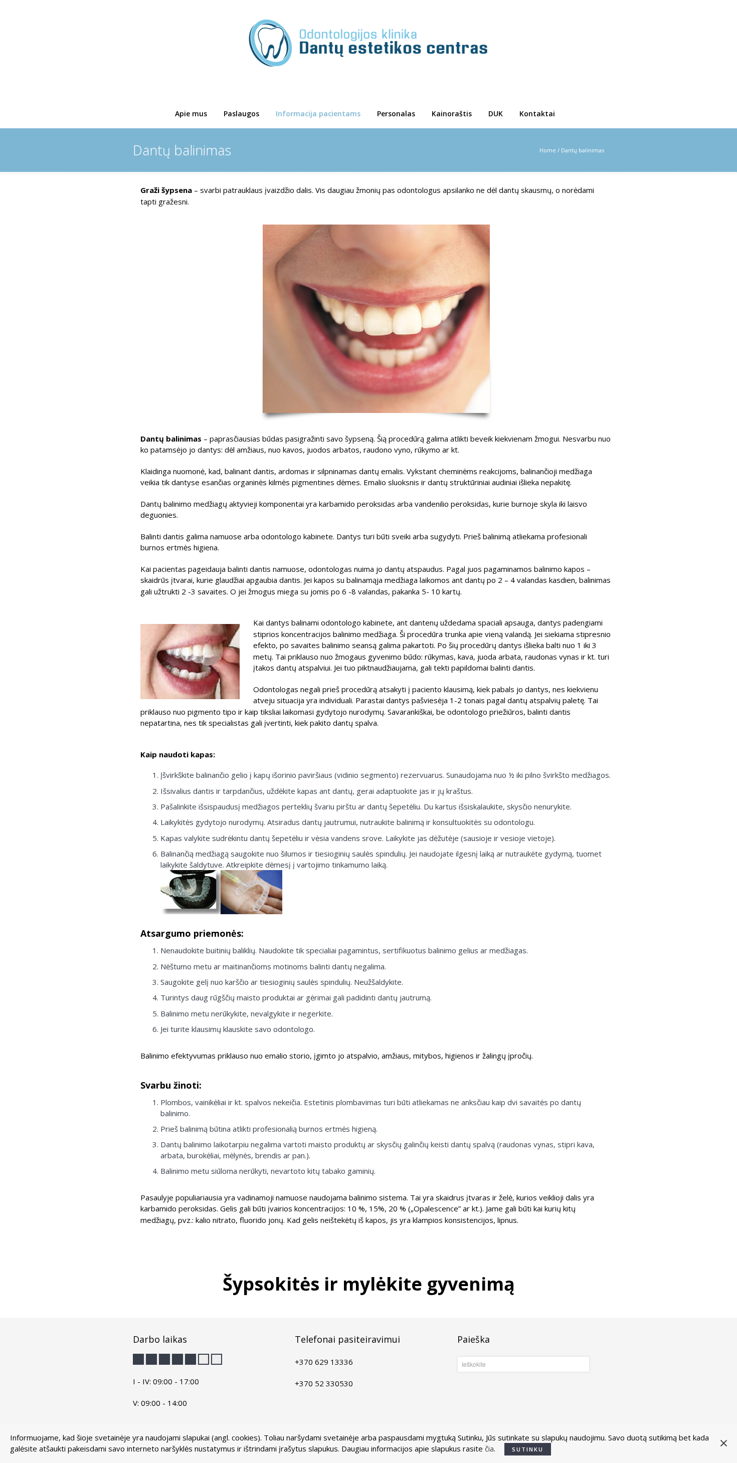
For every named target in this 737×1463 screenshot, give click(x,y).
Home (547, 150)
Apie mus (191, 113)
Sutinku (527, 1449)
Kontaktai (537, 113)
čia (489, 1448)
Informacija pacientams (318, 113)
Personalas (396, 113)
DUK (495, 113)
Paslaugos (241, 113)
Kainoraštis (452, 113)
